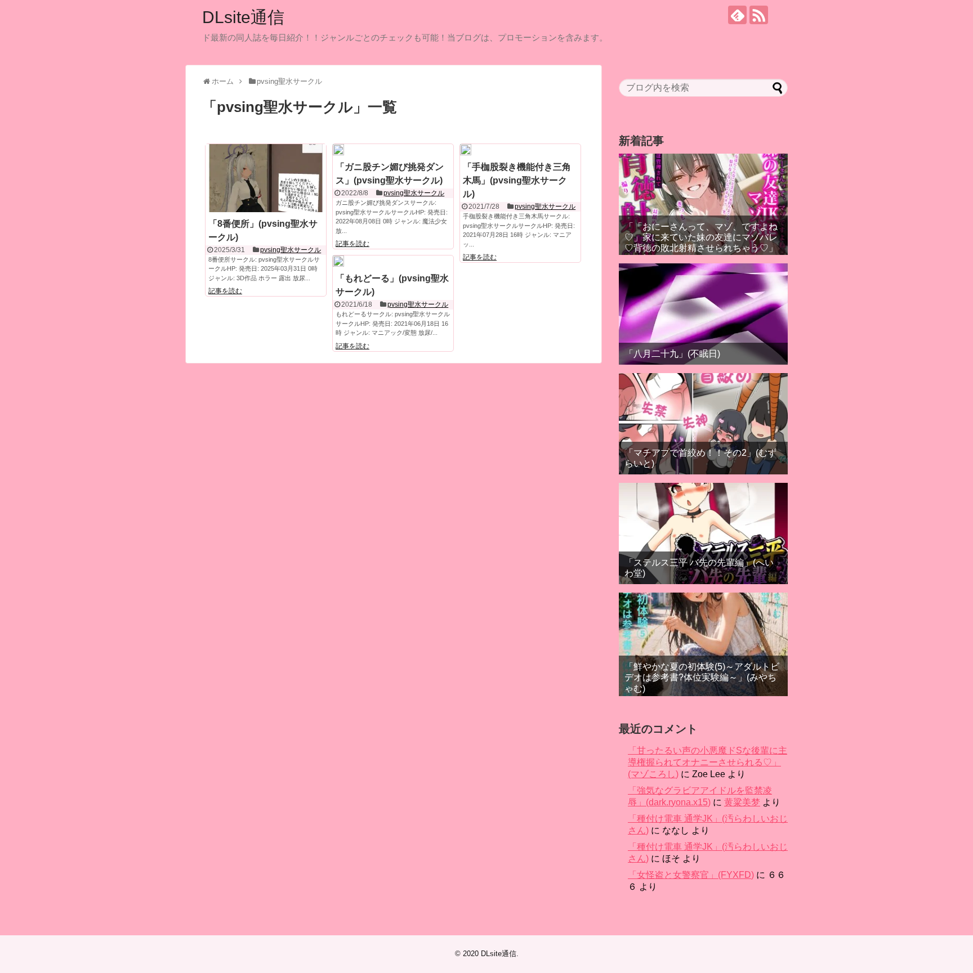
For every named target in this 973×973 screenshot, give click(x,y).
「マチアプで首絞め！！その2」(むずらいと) (700, 458)
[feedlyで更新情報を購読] (737, 15)
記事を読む (225, 291)
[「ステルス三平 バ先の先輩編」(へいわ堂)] (703, 533)
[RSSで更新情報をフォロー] (758, 15)
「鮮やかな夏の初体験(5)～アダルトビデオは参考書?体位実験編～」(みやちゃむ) (701, 677)
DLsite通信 (243, 17)
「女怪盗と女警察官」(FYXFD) (691, 875)
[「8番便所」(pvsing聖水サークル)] (266, 178)
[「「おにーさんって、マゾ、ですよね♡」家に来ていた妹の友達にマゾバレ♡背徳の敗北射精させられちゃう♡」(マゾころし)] (703, 204)
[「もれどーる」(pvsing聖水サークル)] (338, 261)
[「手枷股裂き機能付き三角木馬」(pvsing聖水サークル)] (465, 149)
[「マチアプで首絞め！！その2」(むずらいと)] (703, 423)
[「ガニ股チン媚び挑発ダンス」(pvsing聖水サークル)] (338, 149)
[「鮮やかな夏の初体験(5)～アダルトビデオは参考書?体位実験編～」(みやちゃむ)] (703, 644)
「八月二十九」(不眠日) (672, 353)
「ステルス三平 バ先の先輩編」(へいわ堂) (699, 568)
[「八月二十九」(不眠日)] (703, 314)
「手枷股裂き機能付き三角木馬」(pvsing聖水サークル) (517, 180)
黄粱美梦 (742, 802)
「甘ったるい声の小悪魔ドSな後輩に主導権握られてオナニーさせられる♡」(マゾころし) (707, 762)
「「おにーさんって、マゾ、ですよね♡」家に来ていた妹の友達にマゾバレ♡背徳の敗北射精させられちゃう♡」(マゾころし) (701, 243)
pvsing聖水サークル (290, 250)
